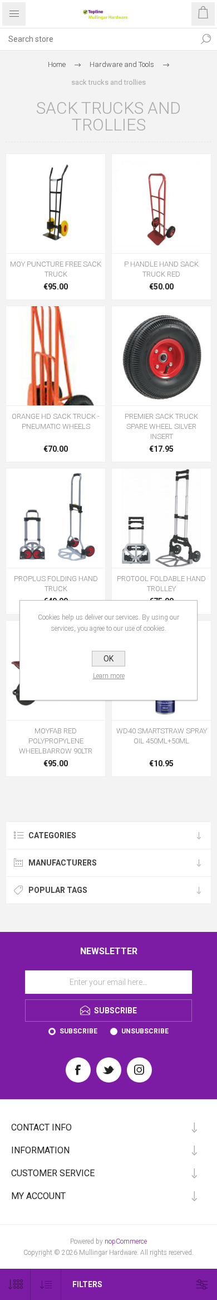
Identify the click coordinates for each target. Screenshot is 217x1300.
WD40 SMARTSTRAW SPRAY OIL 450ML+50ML (161, 736)
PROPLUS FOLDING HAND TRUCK (56, 583)
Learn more (109, 676)
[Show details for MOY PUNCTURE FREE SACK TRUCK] (55, 203)
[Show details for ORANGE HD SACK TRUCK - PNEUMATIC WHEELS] (55, 355)
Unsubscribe (145, 1031)
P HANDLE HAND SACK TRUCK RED (161, 269)
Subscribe (78, 1031)
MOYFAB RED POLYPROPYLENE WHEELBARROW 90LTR (55, 741)
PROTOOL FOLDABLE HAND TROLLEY (161, 583)
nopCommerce (126, 1241)
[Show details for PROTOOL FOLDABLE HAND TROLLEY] (161, 518)
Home (57, 64)
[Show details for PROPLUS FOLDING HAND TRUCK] (55, 518)
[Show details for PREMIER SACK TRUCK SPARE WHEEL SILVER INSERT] (161, 355)
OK (108, 658)
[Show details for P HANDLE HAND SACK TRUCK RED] (161, 203)
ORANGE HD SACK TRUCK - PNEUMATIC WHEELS (56, 421)
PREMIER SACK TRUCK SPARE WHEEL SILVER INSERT (161, 426)
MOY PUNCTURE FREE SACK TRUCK (55, 269)
